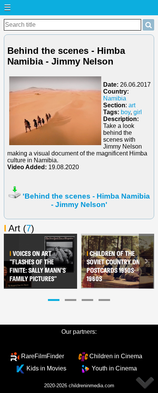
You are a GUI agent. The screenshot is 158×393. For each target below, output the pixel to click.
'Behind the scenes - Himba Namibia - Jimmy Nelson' (86, 200)
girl (137, 112)
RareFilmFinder (42, 356)
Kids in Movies (46, 368)
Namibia (114, 98)
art (131, 105)
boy (125, 112)
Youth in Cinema (114, 368)
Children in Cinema (115, 356)
